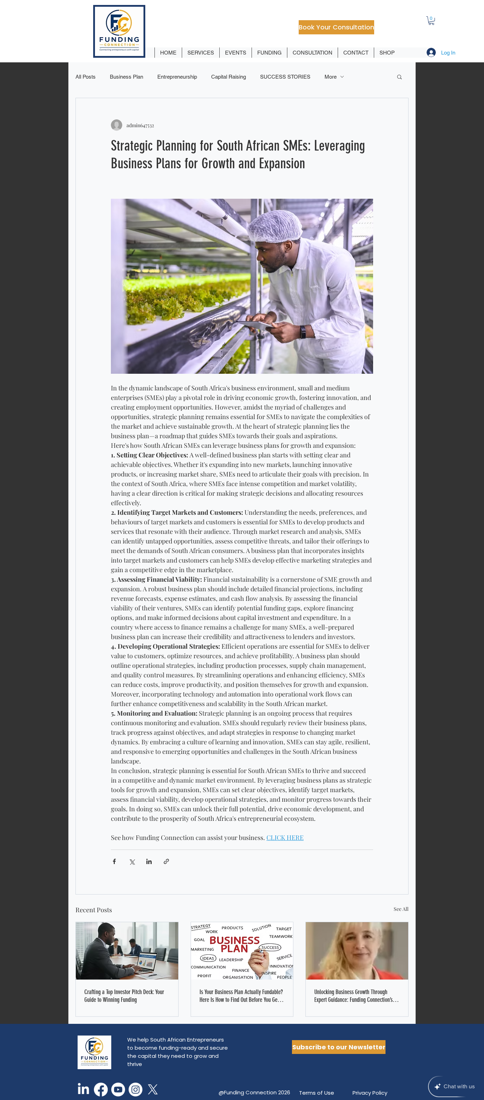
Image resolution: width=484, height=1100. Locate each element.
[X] (153, 1089)
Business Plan (126, 77)
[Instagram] (135, 1089)
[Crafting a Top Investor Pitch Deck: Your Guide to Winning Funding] (127, 951)
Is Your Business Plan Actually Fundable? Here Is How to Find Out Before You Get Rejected (241, 996)
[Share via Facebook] (114, 861)
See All (401, 909)
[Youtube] (118, 1089)
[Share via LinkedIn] (149, 861)
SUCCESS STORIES (285, 77)
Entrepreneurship (177, 77)
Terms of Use (316, 1092)
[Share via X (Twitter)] (131, 861)
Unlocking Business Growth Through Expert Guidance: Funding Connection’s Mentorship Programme (353, 996)
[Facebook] (101, 1089)
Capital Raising (228, 77)
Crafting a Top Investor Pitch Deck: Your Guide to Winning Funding (124, 996)
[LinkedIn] (83, 1089)
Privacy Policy (370, 1092)
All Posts (85, 77)
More (331, 77)
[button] (431, 20)
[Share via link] (166, 861)
